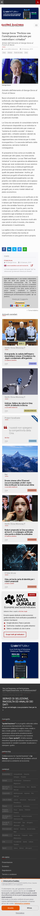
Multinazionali (18, 793)
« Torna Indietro (32, 310)
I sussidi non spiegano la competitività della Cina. (20, 430)
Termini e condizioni (9, 874)
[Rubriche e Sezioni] (2, 2)
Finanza (16, 812)
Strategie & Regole (6, 817)
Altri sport (28, 848)
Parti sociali (31, 800)
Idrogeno (30, 822)
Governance (17, 780)
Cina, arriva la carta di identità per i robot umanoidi (20, 580)
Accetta (10, 908)
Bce (28, 787)
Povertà (23, 777)
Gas (23, 822)
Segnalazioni (6, 870)
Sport (4, 848)
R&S (15, 832)
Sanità (25, 842)
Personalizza (20, 913)
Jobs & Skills (6, 800)
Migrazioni (17, 783)
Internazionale (18, 819)
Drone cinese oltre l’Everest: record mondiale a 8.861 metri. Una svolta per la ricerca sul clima (19, 483)
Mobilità (5, 835)
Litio (22, 825)
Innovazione (32, 490)
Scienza (22, 829)
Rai (6, 474)
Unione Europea (27, 816)
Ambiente (26, 806)
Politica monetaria (19, 787)
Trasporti (25, 835)
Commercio (27, 780)
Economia (32, 441)
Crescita (26, 774)
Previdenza (17, 802)
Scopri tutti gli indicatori (15, 634)
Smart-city (17, 835)
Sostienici (5, 866)
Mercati (16, 790)
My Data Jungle (23, 611)
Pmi (32, 793)
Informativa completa (22, 903)
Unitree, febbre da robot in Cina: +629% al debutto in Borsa (19, 404)
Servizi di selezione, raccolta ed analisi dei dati (18, 701)
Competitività (18, 774)
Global (4, 780)
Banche (33, 787)
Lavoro (16, 800)
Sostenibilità (18, 806)
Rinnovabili (17, 822)
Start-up (16, 796)
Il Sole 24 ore (8, 260)
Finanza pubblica (5, 810)
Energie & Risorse (5, 823)
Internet (16, 829)
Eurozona (17, 816)
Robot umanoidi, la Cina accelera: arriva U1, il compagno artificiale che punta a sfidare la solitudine (19, 532)
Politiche (27, 810)
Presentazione (7, 862)
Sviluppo (16, 777)
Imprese (27, 793)
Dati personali (7, 878)
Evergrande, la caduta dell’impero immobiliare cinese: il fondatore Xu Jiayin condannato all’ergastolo (20, 356)
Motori (21, 848)
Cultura (31, 842)
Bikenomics (17, 838)
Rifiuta (29, 908)
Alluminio (17, 825)
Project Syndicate (12, 418)
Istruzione (23, 800)
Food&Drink (17, 842)
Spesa (21, 810)
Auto (30, 835)
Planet (4, 806)
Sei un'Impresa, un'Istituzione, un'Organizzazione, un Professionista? (19, 689)
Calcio (16, 848)
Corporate (33, 363)
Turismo (16, 844)
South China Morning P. (15, 348)
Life (3, 842)
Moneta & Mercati (30, 410)
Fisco (15, 810)
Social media (31, 829)
